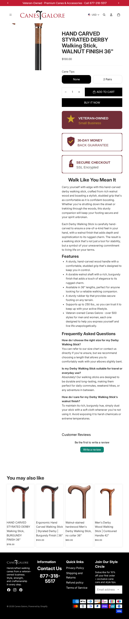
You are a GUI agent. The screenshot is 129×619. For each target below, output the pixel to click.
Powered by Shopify (38, 606)
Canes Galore (20, 606)
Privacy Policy (75, 568)
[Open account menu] (111, 14)
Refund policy (74, 582)
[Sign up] (118, 589)
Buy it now (92, 102)
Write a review (92, 449)
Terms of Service (76, 587)
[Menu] (10, 15)
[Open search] (104, 14)
